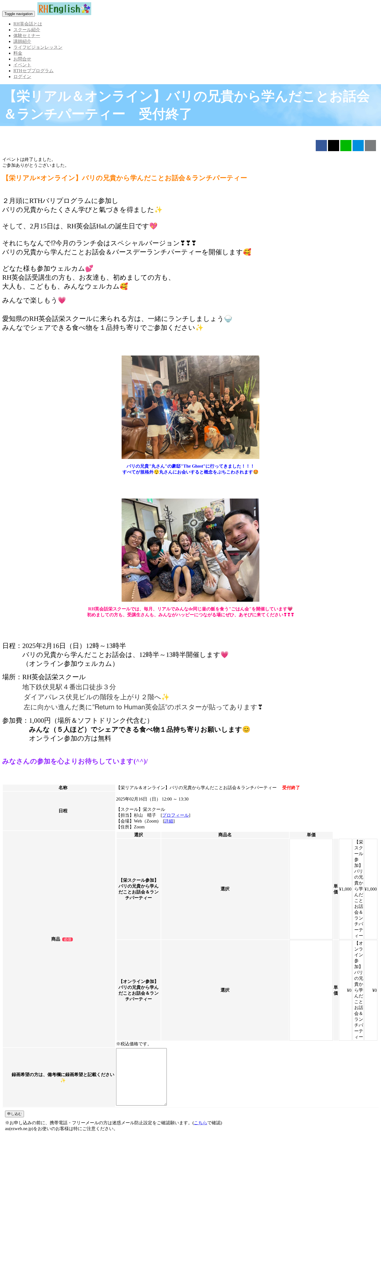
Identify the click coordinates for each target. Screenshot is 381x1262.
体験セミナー (26, 35)
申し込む (14, 1114)
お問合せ (22, 59)
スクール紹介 (26, 29)
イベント (22, 64)
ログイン (22, 76)
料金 (17, 53)
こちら (200, 1122)
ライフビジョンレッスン (37, 47)
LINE (345, 145)
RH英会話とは (27, 23)
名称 (63, 787)
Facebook (321, 145)
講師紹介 (22, 41)
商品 (55, 939)
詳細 (168, 821)
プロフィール (175, 815)
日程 (63, 810)
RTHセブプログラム (33, 70)
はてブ (358, 145)
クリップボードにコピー (370, 145)
